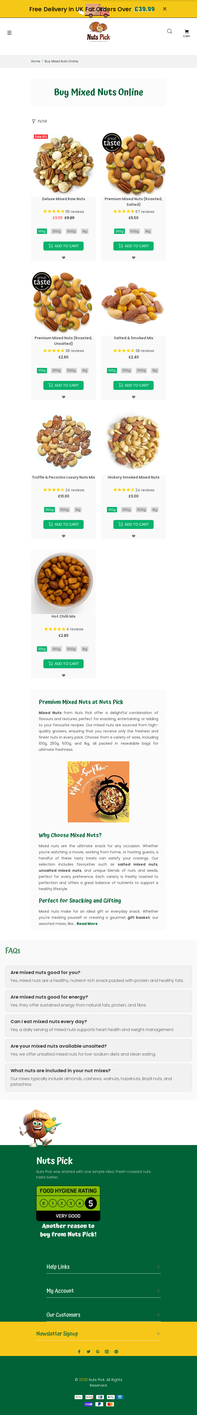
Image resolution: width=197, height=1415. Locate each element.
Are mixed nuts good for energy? (49, 997)
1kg (84, 231)
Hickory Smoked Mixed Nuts (134, 477)
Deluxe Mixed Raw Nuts (63, 198)
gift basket (138, 917)
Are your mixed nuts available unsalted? (59, 1046)
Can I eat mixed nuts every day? (49, 1021)
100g (42, 231)
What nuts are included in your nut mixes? (61, 1070)
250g (56, 231)
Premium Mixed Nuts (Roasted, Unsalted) (63, 340)
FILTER (42, 121)
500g (71, 231)
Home (35, 61)
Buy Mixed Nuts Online (61, 61)
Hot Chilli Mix (64, 616)
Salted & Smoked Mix (133, 338)
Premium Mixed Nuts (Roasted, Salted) (133, 201)
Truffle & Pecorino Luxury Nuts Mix (63, 477)
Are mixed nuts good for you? (45, 972)
